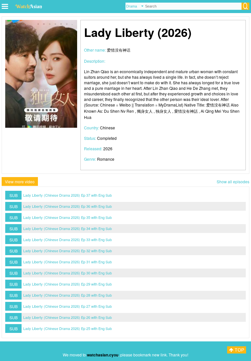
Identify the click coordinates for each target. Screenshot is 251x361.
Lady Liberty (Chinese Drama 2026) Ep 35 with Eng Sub (67, 217)
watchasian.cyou (102, 355)
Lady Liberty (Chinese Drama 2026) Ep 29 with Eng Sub (67, 284)
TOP (238, 350)
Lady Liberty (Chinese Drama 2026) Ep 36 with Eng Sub (67, 206)
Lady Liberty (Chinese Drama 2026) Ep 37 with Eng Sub (67, 195)
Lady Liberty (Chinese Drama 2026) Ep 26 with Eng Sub (67, 317)
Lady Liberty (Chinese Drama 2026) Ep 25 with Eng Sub (67, 328)
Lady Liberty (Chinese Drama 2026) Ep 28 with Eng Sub (67, 295)
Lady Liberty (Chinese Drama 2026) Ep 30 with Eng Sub (67, 272)
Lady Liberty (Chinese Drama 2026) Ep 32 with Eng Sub (67, 250)
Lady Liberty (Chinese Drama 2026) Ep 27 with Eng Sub (67, 306)
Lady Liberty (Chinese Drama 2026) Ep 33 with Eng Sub (67, 239)
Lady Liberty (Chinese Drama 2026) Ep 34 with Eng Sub (67, 228)
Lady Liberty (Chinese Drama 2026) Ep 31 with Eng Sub (67, 261)
